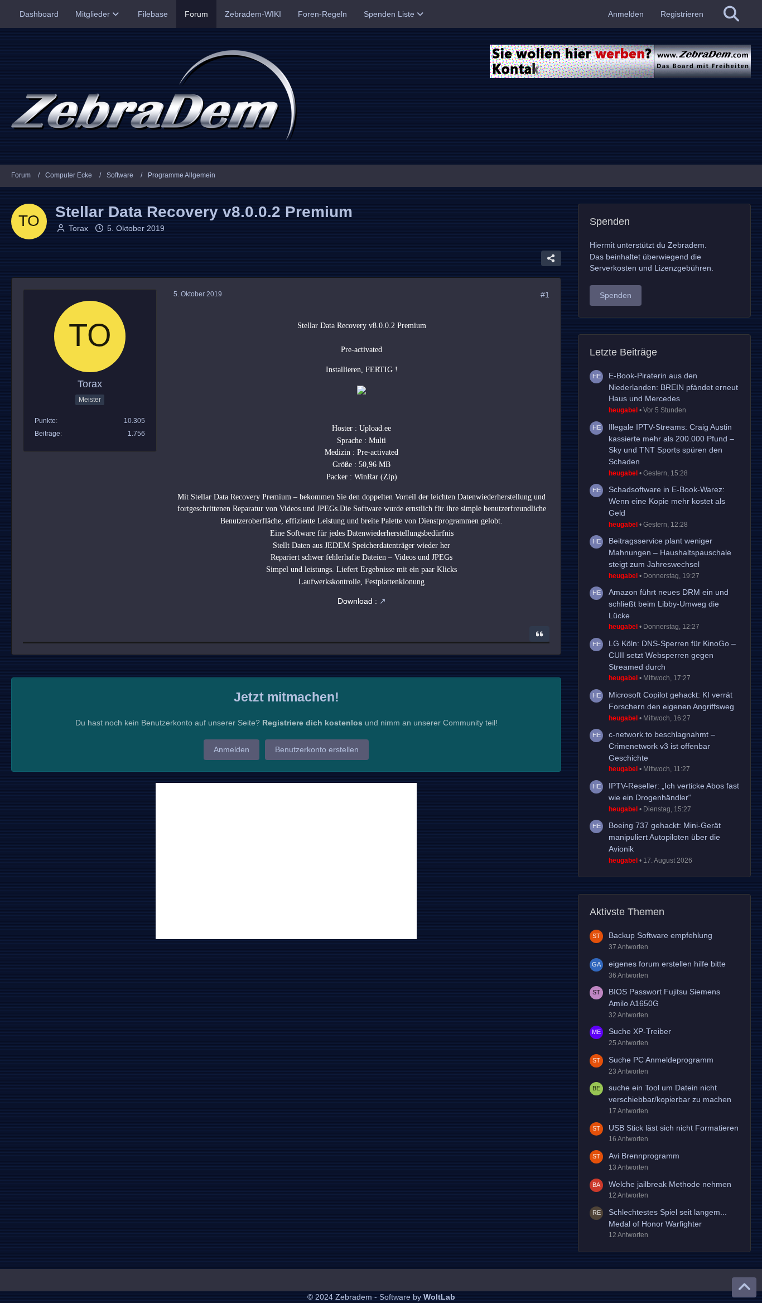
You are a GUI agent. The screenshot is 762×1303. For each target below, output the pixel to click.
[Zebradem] (381, 96)
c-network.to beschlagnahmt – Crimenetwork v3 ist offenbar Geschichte (662, 746)
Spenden (615, 295)
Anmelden (626, 13)
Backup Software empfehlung (660, 935)
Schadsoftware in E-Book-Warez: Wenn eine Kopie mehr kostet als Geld (667, 501)
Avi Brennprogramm (644, 1155)
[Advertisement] (286, 861)
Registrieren (681, 13)
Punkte (45, 421)
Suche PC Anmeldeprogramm (661, 1059)
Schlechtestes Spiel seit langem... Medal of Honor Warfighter (668, 1218)
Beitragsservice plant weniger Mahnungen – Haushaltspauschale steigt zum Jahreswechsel (670, 552)
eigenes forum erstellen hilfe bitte (667, 963)
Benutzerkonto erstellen (317, 749)
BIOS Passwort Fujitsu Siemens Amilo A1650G (664, 997)
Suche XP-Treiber (640, 1031)
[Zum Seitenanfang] (744, 1287)
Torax (78, 228)
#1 (545, 294)
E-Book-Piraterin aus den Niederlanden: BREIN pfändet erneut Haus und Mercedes (673, 387)
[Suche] (731, 14)
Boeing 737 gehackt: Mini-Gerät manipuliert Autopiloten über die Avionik (665, 837)
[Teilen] (551, 258)
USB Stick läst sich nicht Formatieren (674, 1127)
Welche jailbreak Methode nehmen (670, 1184)
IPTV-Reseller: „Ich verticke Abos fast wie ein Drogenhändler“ (674, 791)
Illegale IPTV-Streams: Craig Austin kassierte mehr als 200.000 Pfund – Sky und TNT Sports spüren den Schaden (671, 444)
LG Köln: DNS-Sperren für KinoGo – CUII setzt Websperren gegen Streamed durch (672, 655)
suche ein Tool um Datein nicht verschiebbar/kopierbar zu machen (670, 1093)
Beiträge (47, 433)
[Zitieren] (539, 634)
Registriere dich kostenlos (312, 722)
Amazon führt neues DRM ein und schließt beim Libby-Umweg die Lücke (669, 603)
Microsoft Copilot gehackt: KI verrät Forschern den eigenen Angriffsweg (671, 700)
